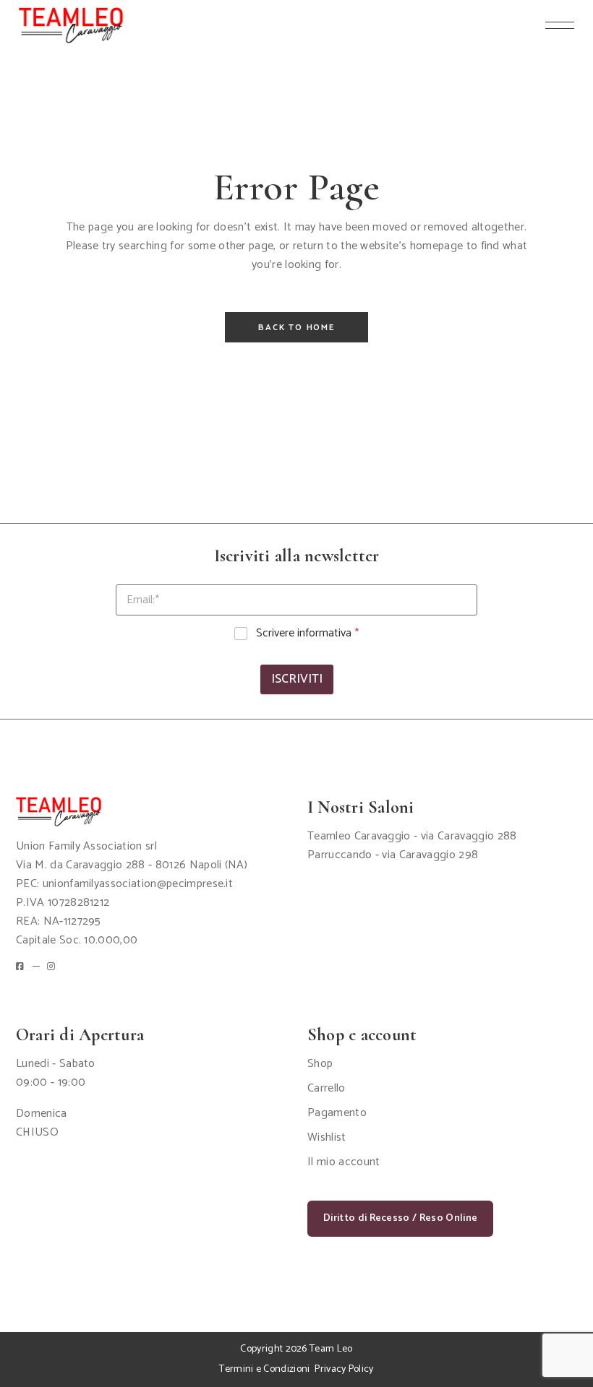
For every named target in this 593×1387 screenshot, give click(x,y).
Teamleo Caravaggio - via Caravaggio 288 (411, 836)
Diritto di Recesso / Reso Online (400, 1218)
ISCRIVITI (297, 679)
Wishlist (326, 1137)
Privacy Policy (344, 1369)
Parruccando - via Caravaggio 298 (392, 855)
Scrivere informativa (307, 633)
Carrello (326, 1088)
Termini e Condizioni (264, 1369)
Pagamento (337, 1113)
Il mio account (343, 1162)
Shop (320, 1063)
